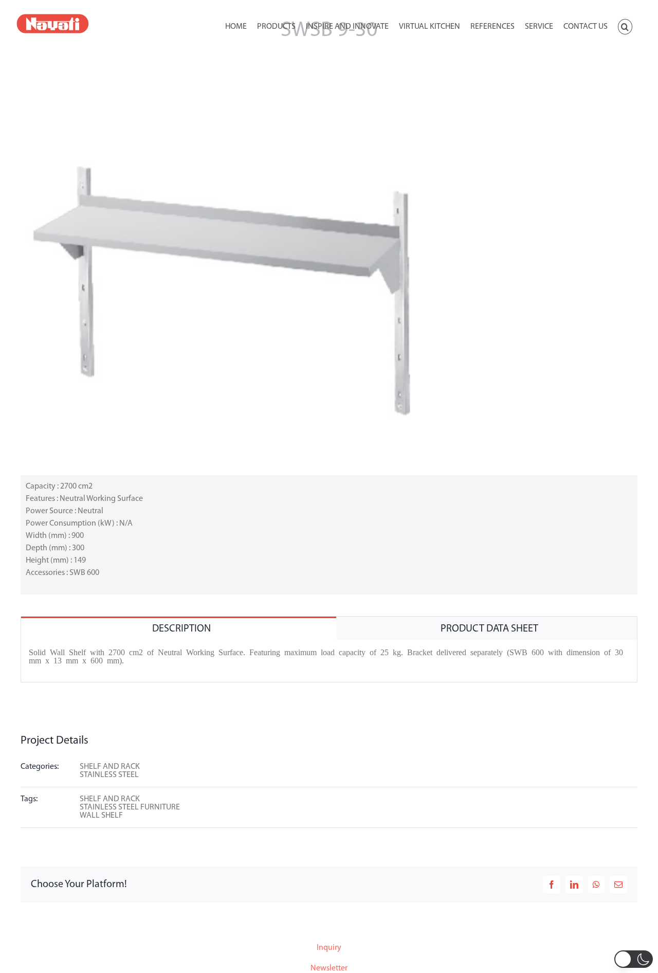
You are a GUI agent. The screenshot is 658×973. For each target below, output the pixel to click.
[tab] (178, 628)
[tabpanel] (329, 661)
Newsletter (329, 968)
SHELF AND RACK (110, 767)
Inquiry (329, 948)
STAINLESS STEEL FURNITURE (130, 807)
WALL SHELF (101, 816)
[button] (625, 25)
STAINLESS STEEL (109, 775)
